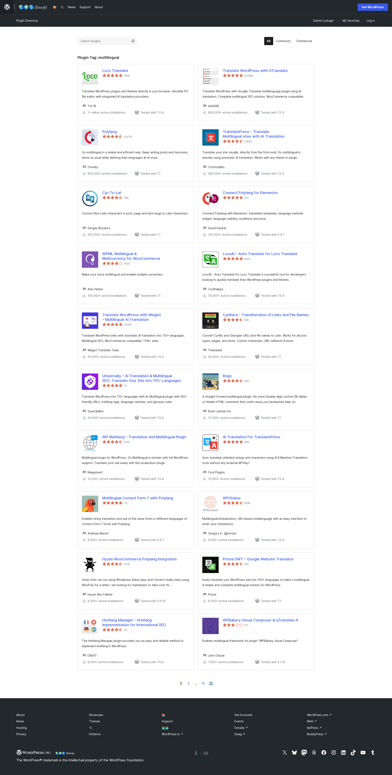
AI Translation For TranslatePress (251, 437)
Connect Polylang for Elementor (250, 193)
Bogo (227, 376)
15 (203, 683)
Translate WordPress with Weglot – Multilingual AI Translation (131, 317)
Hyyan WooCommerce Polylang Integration (139, 559)
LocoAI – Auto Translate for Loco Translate (260, 254)
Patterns (94, 734)
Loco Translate (115, 70)
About (20, 715)
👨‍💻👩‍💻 (165, 727)
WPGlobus (232, 498)
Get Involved (243, 715)
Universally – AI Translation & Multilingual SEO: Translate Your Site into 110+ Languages (141, 378)
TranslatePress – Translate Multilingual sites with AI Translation (253, 133)
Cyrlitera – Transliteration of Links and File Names (266, 315)
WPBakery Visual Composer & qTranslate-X (260, 620)
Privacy (21, 734)
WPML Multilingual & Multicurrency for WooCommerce (131, 256)
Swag (239, 734)
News (20, 721)
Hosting (21, 727)
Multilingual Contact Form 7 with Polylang (137, 498)
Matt (312, 721)
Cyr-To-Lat (111, 193)
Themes (94, 721)
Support (167, 721)
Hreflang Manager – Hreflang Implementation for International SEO (134, 622)
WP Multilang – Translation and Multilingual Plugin (144, 437)
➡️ (211, 683)
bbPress (314, 727)
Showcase (96, 715)
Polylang (109, 131)
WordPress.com (319, 715)
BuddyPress (317, 734)
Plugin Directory (27, 20)
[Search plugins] (133, 41)
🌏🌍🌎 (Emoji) (64, 753)
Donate (241, 727)
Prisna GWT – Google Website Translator (258, 559)
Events (239, 721)
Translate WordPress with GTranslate (255, 70)
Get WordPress (373, 7)
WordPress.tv (172, 734)
